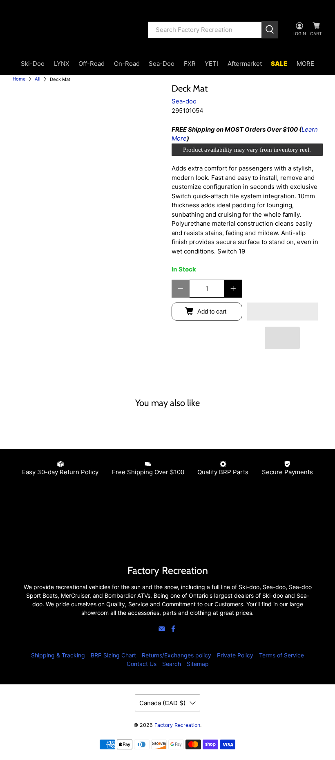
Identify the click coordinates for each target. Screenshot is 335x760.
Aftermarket (245, 63)
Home (19, 79)
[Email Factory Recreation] (161, 630)
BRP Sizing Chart (113, 655)
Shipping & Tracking (58, 655)
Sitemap (198, 663)
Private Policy (235, 655)
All (37, 79)
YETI (211, 63)
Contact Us (141, 663)
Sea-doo (184, 101)
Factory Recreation (177, 725)
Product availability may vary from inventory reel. (247, 149)
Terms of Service (281, 655)
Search (171, 663)
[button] (282, 312)
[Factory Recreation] (74, 29)
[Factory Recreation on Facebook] (173, 630)
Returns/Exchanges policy (176, 655)
